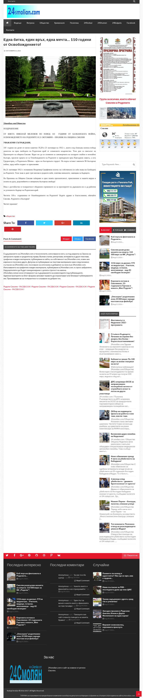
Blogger (66, 239)
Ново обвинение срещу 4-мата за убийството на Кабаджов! (123, 458)
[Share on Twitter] (44, 223)
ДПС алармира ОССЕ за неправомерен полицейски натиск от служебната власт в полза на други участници (116, 387)
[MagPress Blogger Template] (32, 11)
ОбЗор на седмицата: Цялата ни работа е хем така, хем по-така (122, 413)
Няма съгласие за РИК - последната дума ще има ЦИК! (117, 588)
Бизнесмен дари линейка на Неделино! (123, 435)
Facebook (90, 239)
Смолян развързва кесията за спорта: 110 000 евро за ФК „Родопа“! (123, 252)
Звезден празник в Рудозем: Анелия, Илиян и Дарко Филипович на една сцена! (116, 613)
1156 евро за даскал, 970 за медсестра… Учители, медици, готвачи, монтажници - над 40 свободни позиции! (123, 268)
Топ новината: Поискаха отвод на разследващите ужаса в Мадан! (123, 526)
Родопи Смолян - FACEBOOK (16, 286)
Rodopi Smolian (12, 691)
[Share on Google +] (62, 223)
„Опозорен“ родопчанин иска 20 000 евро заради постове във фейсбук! (122, 298)
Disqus (78, 239)
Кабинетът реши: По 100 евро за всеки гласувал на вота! (122, 361)
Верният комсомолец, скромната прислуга (113, 625)
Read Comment (83, 580)
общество (10, 216)
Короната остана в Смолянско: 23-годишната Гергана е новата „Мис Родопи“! (121, 284)
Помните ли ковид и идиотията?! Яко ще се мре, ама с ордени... (118, 575)
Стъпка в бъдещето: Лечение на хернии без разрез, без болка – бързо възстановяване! (122, 337)
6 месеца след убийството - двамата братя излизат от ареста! (123, 481)
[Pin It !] (12, 229)
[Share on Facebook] (25, 223)
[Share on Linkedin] (81, 223)
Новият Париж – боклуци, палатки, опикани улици (123, 502)
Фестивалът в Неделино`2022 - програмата (119, 322)
